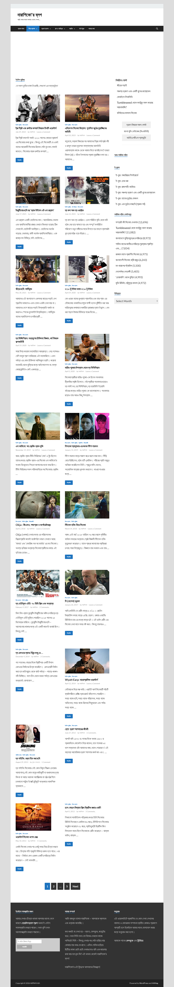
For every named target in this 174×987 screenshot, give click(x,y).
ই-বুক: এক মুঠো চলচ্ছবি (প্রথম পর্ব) (130, 204)
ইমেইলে (128, 927)
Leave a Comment (43, 132)
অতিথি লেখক (18, 755)
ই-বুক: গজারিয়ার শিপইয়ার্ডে (127, 175)
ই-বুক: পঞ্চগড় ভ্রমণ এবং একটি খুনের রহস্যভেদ (135, 192)
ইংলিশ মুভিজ (19, 125)
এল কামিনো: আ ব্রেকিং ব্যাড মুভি (29, 446)
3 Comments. (90, 811)
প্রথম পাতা (21, 29)
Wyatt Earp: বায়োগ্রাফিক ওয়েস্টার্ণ (81, 679)
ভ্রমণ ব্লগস (45, 29)
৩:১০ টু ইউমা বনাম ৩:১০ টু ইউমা (79, 288)
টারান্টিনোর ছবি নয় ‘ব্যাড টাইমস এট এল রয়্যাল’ (35, 210)
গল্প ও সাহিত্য (59, 29)
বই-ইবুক (81, 29)
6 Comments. (91, 733)
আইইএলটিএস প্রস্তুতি (136, 137)
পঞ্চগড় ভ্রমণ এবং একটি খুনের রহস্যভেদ (133, 91)
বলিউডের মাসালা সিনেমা (127, 112)
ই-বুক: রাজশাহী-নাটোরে (125, 186)
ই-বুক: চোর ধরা (122, 180)
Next (75, 886)
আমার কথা (92, 29)
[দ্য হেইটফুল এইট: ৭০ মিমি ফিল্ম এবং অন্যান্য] (38, 583)
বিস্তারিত (19, 159)
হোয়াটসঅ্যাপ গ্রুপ (30, 922)
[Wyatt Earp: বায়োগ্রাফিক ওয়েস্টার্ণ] (87, 661)
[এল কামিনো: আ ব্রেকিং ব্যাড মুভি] (38, 426)
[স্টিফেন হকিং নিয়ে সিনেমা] (87, 505)
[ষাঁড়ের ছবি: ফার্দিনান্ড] (38, 269)
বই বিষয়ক (74, 207)
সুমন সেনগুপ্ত (36, 762)
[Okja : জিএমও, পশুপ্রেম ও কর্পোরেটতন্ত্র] (38, 505)
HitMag (155, 983)
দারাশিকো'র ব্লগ (30, 15)
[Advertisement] (87, 54)
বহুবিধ (71, 29)
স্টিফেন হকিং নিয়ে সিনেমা (75, 524)
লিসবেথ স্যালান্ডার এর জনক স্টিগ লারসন (81, 446)
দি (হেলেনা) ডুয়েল (72, 601)
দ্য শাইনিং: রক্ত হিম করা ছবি (28, 758)
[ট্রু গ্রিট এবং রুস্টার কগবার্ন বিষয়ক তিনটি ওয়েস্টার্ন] (38, 108)
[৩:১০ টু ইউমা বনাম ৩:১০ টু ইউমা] (87, 269)
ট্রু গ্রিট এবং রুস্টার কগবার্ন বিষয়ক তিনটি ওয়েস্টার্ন (36, 128)
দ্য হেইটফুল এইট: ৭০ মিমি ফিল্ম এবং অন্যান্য (34, 603)
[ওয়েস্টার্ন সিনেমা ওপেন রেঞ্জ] (38, 817)
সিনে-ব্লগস (32, 29)
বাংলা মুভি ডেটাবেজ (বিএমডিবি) (136, 131)
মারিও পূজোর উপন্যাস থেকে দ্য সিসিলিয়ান (82, 367)
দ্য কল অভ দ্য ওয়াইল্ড (74, 210)
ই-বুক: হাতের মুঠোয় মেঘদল (127, 198)
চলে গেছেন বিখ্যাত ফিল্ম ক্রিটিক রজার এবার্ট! (83, 807)
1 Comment (46, 762)
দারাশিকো (32, 132)
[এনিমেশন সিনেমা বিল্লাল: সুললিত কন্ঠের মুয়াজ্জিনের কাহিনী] (87, 108)
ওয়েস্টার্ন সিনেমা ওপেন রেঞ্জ (27, 836)
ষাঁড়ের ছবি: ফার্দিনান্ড (24, 288)
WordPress (143, 983)
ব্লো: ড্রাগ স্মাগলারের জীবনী (76, 729)
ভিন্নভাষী (86, 443)
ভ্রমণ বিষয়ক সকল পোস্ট (136, 124)
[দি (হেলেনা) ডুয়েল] (87, 582)
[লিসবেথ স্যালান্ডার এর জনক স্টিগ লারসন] (87, 426)
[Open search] (157, 29)
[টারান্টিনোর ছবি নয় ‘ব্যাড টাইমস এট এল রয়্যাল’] (38, 190)
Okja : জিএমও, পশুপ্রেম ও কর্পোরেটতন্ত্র (33, 524)
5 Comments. (42, 841)
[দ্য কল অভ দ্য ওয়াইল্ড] (87, 190)
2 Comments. (44, 607)
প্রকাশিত (81, 443)
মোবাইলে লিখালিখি (124, 96)
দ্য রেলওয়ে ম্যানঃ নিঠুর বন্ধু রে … (29, 652)
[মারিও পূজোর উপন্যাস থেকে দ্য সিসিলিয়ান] (87, 347)
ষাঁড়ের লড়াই (122, 85)
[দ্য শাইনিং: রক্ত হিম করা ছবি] (38, 738)
